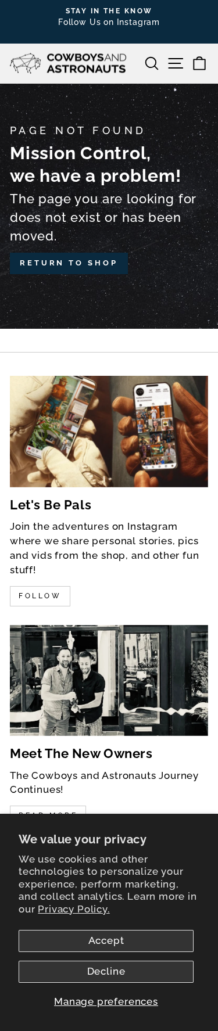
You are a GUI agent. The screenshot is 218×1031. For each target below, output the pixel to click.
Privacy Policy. (73, 909)
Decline (106, 971)
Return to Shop (69, 262)
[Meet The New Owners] (109, 681)
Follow (40, 596)
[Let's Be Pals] (109, 431)
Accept (106, 940)
